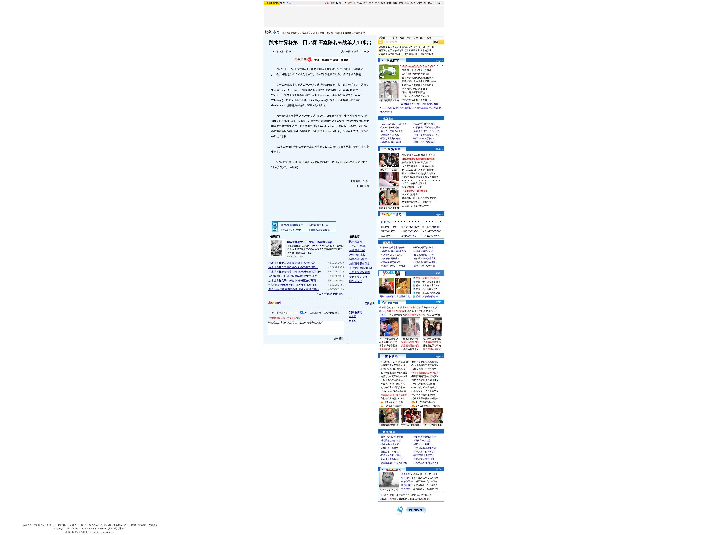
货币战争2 (431, 311)
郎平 (414, 107)
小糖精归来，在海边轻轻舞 (424, 489)
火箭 (424, 103)
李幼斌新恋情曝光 (432, 342)
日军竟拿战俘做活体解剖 (393, 380)
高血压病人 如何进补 (424, 459)
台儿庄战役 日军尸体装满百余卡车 (419, 170)
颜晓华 (405, 81)
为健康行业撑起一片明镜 (393, 266)
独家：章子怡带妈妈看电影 (425, 361)
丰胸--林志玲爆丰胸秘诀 (392, 247)
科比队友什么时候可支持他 (422, 81)
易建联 (430, 103)
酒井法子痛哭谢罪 (433, 425)
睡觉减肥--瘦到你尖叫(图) (393, 251)
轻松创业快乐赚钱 (422, 444)
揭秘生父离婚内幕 (432, 339)
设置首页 (27, 525)
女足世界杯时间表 (359, 272)
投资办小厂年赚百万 (391, 451)
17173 (437, 3)
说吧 (412, 3)
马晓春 (405, 99)
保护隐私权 (105, 525)
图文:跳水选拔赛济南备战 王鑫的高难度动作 (293, 289)
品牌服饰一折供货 (389, 448)
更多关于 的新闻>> (330, 293)
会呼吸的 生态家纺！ (391, 135)
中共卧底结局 (401, 54)
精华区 (352, 316)
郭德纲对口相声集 (396, 307)
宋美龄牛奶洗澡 (386, 54)
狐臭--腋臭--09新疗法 (424, 266)
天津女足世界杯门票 (360, 267)
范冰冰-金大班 (428, 155)
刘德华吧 (405, 231)
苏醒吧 (384, 231)
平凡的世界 (420, 311)
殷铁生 (408, 107)
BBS (407, 3)
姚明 (419, 103)
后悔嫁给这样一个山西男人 (424, 485)
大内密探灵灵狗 (410, 166)
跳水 (315, 33)
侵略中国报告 (426, 54)
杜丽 (436, 103)
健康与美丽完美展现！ (392, 262)
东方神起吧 (427, 231)
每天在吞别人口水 (389, 490)
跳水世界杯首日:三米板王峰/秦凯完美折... (311, 242)
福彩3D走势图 (433, 315)
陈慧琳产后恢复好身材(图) (393, 365)
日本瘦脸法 (425, 50)
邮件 (389, 3)
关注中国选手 (360, 33)
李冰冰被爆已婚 (410, 339)
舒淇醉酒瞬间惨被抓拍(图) (425, 376)
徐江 (404, 74)
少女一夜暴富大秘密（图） (427, 135)
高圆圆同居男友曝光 (389, 100)
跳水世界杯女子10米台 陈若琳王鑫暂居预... (293, 280)
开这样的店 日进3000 (391, 255)
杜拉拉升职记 (412, 307)
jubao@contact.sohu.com (102, 532)
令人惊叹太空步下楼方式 (427, 406)
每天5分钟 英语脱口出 (424, 138)
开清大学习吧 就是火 (391, 455)
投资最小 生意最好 (390, 444)
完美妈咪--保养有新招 (424, 123)
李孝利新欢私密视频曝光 (424, 387)
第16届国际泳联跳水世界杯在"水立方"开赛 (292, 276)
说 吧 (398, 214)
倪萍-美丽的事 (427, 166)
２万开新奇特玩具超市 (392, 459)
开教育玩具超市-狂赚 (391, 138)
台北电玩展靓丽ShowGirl (393, 398)
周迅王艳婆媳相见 (410, 345)
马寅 (404, 88)
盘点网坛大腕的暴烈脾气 (393, 383)
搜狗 (430, 3)
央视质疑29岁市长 (388, 47)
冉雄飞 (405, 85)
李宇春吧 (405, 227)
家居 (371, 3)
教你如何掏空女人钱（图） (427, 131)
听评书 (382, 307)
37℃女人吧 (427, 235)
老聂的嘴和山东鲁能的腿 (421, 85)
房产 (365, 3)
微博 (401, 3)
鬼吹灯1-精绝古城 (396, 311)
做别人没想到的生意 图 (392, 437)
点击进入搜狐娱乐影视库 (424, 395)
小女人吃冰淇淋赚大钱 (425, 448)
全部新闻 (142, 525)
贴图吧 (384, 235)
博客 (395, 3)
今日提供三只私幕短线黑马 (427, 127)
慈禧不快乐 (414, 54)
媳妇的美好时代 (424, 162)
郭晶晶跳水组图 (358, 259)
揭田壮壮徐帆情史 (389, 339)
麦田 (414, 162)
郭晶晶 (388, 107)
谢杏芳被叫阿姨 (417, 92)
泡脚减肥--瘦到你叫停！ (425, 262)
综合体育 (306, 33)
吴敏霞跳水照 (357, 250)
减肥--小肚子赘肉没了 (424, 247)
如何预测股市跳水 (359, 263)
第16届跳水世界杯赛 (341, 33)
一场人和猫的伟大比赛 (418, 96)
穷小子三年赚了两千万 (392, 131)
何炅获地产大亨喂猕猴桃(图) (395, 361)
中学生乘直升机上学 (389, 81)
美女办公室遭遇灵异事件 (393, 387)
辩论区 (352, 321)
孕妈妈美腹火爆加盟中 (425, 437)
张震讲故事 (424, 307)
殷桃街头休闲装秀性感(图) (393, 369)
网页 (402, 37)
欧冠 (436, 107)
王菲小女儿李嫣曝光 (411, 425)
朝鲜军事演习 (415, 47)
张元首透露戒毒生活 (425, 402)
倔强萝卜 (406, 162)
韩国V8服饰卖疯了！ (424, 455)
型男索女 (405, 489)
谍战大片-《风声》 (389, 170)
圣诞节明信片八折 (388, 349)
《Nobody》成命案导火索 (393, 391)
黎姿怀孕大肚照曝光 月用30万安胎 (419, 198)
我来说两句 (347, 51)
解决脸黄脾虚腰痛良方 (425, 258)
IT (355, 3)
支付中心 (50, 525)
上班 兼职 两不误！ (390, 258)
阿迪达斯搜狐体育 (290, 33)
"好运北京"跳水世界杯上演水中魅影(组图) (292, 284)
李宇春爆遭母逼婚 (388, 345)
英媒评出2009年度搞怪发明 (424, 478)
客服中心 (83, 525)
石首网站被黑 (385, 50)
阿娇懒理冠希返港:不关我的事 (416, 202)
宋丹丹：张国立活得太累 (414, 183)
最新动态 (324, 33)
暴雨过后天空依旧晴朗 (419, 498)
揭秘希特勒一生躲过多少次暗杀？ (418, 173)
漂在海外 (384, 495)
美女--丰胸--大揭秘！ (391, 127)
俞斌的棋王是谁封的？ (420, 99)
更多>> (439, 61)
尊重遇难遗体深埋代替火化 (394, 462)
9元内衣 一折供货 (422, 440)
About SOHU (119, 525)
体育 (332, 3)
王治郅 (396, 107)
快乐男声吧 (427, 227)
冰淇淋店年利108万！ (424, 451)
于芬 (431, 107)
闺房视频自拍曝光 (389, 189)
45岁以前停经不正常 (424, 255)
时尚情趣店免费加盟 (391, 440)
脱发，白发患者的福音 (425, 142)
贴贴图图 (405, 478)
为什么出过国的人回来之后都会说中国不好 (411, 495)
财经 (350, 3)
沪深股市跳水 (357, 254)
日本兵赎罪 (428, 47)
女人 (377, 3)
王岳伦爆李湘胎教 (393, 406)
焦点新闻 (405, 474)
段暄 (404, 70)
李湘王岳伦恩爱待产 (412, 194)
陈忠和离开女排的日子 (418, 88)
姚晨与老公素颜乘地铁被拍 (394, 376)
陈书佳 (405, 92)
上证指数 (385, 227)
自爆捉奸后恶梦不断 (389, 208)
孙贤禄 (405, 77)
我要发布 (370, 303)
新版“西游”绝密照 (389, 425)
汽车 (359, 3)
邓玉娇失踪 (402, 47)
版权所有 (122, 528)
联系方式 (93, 525)
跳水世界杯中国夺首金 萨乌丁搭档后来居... (293, 262)
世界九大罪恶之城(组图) (423, 383)
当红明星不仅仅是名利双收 (424, 481)
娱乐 (341, 3)
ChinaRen (421, 3)
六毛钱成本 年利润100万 (426, 462)
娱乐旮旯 (405, 481)
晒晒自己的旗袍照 (398, 498)
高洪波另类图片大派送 (418, 74)
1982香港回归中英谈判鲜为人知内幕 (420, 177)
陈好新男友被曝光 (432, 349)
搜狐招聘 (61, 525)
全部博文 (153, 525)
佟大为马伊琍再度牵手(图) (425, 365)
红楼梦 (434, 307)
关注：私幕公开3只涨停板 (393, 123)
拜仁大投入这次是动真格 (419, 70)
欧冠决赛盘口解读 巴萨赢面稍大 (418, 66)
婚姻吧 (404, 235)
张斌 (404, 96)
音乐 (415, 37)
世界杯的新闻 (357, 245)
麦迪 (426, 107)
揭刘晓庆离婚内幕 (410, 342)
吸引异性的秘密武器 (424, 251)
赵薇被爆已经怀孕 (388, 342)
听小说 (382, 311)
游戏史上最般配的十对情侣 (425, 398)
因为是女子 (355, 281)
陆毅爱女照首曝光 (432, 345)
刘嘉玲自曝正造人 (410, 349)
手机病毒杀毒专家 (396, 315)
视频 (383, 3)
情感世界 (405, 485)
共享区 (382, 315)
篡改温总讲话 (399, 50)
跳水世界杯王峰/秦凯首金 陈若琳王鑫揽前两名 (295, 271)
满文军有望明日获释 (412, 187)
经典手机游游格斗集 (415, 315)
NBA (414, 103)
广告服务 (72, 525)
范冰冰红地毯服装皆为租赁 (394, 372)
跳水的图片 (355, 241)
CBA (382, 107)
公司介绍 (132, 525)
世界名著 (409, 311)
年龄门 (388, 111)
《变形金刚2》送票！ (394, 402)
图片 (422, 37)
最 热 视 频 (394, 149)
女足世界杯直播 (358, 276)
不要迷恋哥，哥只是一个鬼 (424, 474)
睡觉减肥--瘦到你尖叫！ (392, 142)
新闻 (326, 3)
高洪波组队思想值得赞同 (421, 77)
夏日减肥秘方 (413, 50)
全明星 (420, 107)
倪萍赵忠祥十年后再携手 (424, 369)
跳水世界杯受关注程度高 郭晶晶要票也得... (293, 267)
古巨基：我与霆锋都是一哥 (415, 205)
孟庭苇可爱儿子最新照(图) (425, 391)
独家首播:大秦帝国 (411, 155)
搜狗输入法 (39, 525)
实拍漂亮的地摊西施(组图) (425, 380)
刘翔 (402, 107)
